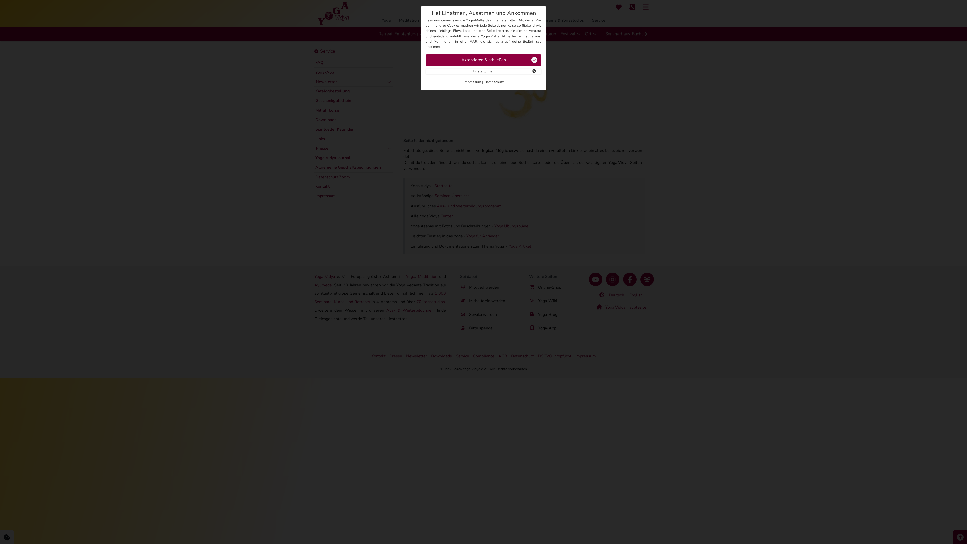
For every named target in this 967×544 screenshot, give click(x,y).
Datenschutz (494, 82)
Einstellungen (483, 71)
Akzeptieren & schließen (483, 60)
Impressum (472, 82)
